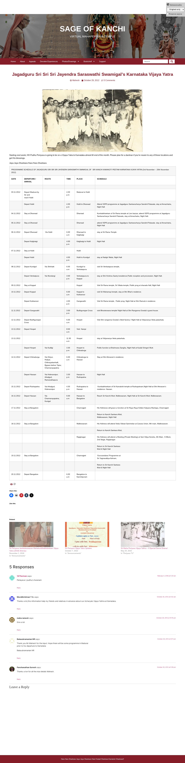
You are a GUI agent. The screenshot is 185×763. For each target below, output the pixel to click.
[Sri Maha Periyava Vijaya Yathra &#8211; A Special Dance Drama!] (147, 534)
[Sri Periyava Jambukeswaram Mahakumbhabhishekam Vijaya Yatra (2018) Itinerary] (36, 534)
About (22, 61)
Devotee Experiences (49, 61)
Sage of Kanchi (92, 29)
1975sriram (22, 576)
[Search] (172, 61)
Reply (19, 588)
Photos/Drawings (69, 61)
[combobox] (155, 61)
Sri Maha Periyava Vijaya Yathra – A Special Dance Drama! (144, 548)
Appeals (32, 61)
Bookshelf (88, 61)
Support (102, 61)
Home (13, 61)
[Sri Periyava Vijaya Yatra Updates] (91, 534)
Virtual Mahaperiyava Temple (92, 36)
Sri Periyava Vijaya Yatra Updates (78, 548)
